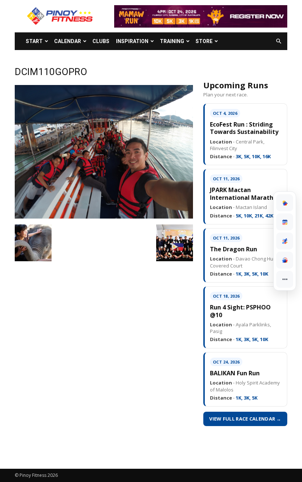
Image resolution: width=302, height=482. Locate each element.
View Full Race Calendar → (245, 418)
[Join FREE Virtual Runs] (284, 241)
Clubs (100, 41)
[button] (278, 41)
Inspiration (132, 41)
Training (172, 41)
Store (204, 41)
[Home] (284, 202)
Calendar (67, 41)
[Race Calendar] (284, 221)
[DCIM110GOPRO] (104, 217)
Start (34, 41)
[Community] (284, 260)
